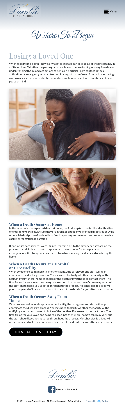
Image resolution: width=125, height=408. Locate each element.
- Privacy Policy (74, 401)
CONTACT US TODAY (36, 332)
